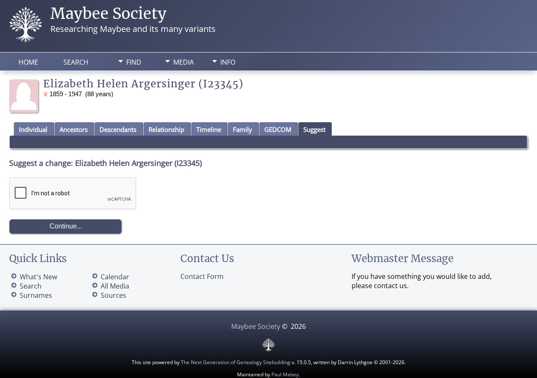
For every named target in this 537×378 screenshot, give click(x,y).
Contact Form (202, 276)
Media (183, 62)
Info (227, 62)
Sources (113, 295)
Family (242, 129)
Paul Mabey (285, 374)
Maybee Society (108, 13)
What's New (38, 276)
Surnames (36, 295)
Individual (33, 129)
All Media (115, 286)
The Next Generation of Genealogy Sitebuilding (235, 362)
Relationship (166, 129)
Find (133, 62)
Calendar (115, 276)
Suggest (314, 129)
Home (28, 62)
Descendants (117, 129)
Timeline (208, 129)
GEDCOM (277, 129)
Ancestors (74, 129)
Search (76, 62)
